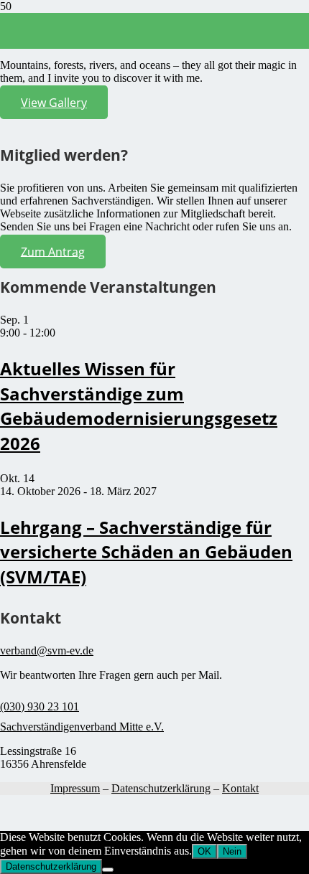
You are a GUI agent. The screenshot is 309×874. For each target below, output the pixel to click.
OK (204, 851)
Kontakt (240, 788)
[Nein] (108, 870)
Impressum (75, 788)
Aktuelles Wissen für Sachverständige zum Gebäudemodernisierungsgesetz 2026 (138, 406)
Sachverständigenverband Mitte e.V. (82, 726)
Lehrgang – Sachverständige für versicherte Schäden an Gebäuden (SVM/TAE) (146, 551)
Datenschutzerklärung (161, 788)
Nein (232, 851)
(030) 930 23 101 (39, 706)
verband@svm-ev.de (46, 650)
